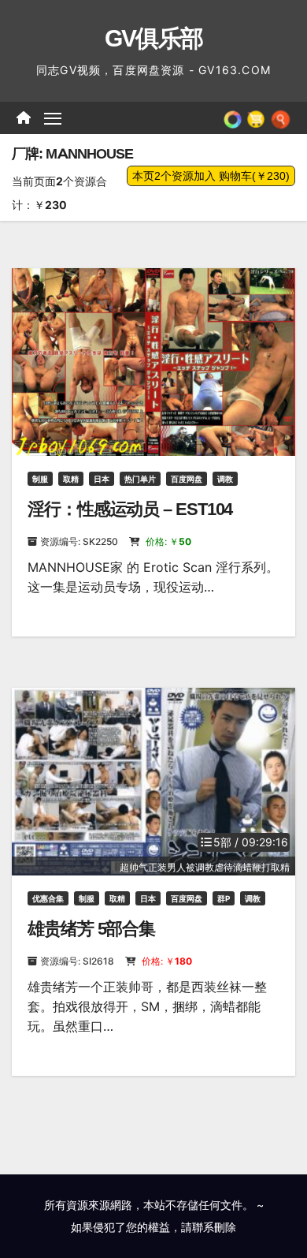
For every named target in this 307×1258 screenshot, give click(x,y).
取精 (71, 478)
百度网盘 (186, 478)
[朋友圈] (233, 117)
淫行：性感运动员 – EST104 (130, 509)
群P (223, 898)
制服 (40, 478)
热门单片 (140, 478)
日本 (101, 478)
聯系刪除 (214, 1227)
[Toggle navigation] (52, 118)
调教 (225, 478)
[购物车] (255, 117)
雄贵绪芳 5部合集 (91, 928)
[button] (280, 117)
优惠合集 (48, 898)
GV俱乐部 (154, 38)
